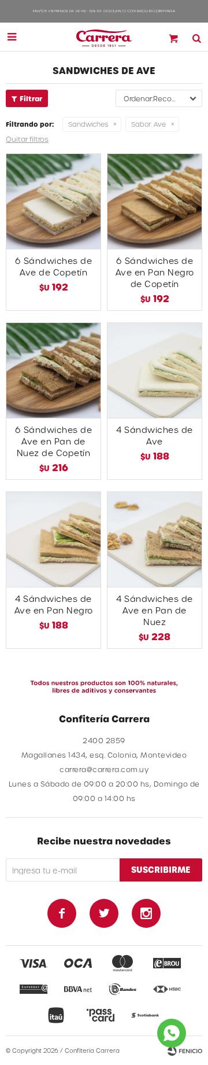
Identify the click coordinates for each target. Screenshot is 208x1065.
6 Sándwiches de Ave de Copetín (53, 266)
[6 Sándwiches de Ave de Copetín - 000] (53, 201)
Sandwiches (88, 124)
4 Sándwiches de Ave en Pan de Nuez (154, 610)
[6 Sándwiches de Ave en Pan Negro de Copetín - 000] (154, 201)
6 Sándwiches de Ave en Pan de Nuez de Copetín (53, 441)
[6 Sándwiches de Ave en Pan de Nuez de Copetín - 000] (53, 370)
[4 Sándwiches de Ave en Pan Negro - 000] (53, 539)
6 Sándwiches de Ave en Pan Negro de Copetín (155, 272)
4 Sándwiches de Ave (154, 435)
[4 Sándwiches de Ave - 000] (154, 370)
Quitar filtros (27, 139)
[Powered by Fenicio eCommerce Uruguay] (185, 1050)
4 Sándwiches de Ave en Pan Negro (53, 604)
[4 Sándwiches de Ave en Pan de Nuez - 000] (154, 539)
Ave (148, 124)
